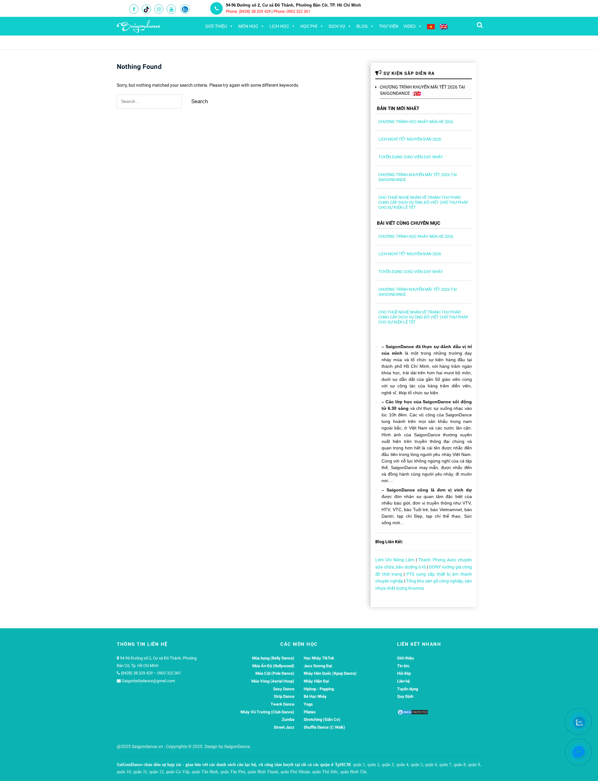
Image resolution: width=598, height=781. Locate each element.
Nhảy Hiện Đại (316, 681)
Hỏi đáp (404, 673)
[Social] (134, 9)
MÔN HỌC (248, 26)
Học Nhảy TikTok (319, 658)
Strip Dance (284, 696)
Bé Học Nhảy (315, 696)
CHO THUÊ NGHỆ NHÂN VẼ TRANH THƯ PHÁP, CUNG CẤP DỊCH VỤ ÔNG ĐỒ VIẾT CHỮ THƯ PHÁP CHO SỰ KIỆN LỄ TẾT (423, 202)
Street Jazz (284, 727)
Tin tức (403, 666)
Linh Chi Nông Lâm (394, 559)
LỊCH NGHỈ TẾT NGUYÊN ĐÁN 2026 (409, 139)
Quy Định (405, 696)
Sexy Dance (283, 689)
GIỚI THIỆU (216, 26)
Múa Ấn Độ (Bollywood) (273, 666)
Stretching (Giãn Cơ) (322, 719)
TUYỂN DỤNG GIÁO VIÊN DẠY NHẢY (410, 157)
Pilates (310, 712)
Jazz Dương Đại (318, 666)
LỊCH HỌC (279, 26)
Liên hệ (403, 681)
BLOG (362, 26)
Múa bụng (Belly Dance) (273, 658)
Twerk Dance (282, 704)
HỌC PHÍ (308, 26)
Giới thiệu (405, 658)
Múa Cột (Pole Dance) (274, 673)
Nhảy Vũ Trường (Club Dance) (267, 712)
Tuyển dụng (407, 689)
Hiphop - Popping (319, 689)
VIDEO (409, 26)
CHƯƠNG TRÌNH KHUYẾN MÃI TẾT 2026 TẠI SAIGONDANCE (422, 90)
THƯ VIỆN (388, 26)
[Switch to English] (443, 26)
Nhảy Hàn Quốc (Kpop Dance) (330, 673)
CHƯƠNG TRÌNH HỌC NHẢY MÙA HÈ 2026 (415, 121)
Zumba (288, 719)
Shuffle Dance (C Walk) (324, 727)
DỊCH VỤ (337, 26)
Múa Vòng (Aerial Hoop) (272, 681)
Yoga (308, 704)
